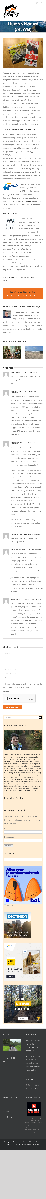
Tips (35, 277)
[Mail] (4, 1062)
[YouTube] (14, 1058)
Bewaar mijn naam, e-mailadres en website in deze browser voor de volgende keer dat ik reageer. (22, 687)
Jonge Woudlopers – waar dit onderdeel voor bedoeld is (33, 1045)
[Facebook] (4, 1058)
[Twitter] (7, 1058)
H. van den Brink (16, 391)
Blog (32, 277)
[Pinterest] (17, 1058)
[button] (4, 352)
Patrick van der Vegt (12, 277)
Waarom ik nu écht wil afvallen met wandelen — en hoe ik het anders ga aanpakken (33, 1063)
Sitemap (28, 1147)
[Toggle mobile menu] (42, 3)
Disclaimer (18, 1144)
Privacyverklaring (20, 1147)
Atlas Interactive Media (20, 1142)
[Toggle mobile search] (37, 3)
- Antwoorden (34, 372)
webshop (31, 201)
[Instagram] (11, 1058)
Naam (6, 828)
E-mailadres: (9, 837)
